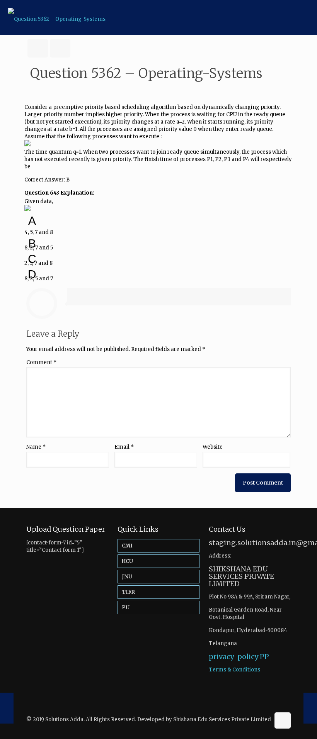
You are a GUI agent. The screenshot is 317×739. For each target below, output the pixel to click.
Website (213, 447)
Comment (41, 362)
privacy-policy (233, 656)
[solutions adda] (57, 17)
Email (124, 447)
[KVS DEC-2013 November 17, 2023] (310, 708)
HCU (127, 561)
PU (126, 607)
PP (264, 656)
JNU (127, 576)
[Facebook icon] (256, 726)
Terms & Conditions (234, 669)
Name (36, 447)
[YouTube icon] (264, 726)
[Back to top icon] (282, 720)
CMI (127, 545)
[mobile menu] (304, 17)
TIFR (128, 592)
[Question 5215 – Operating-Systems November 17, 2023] (7, 708)
